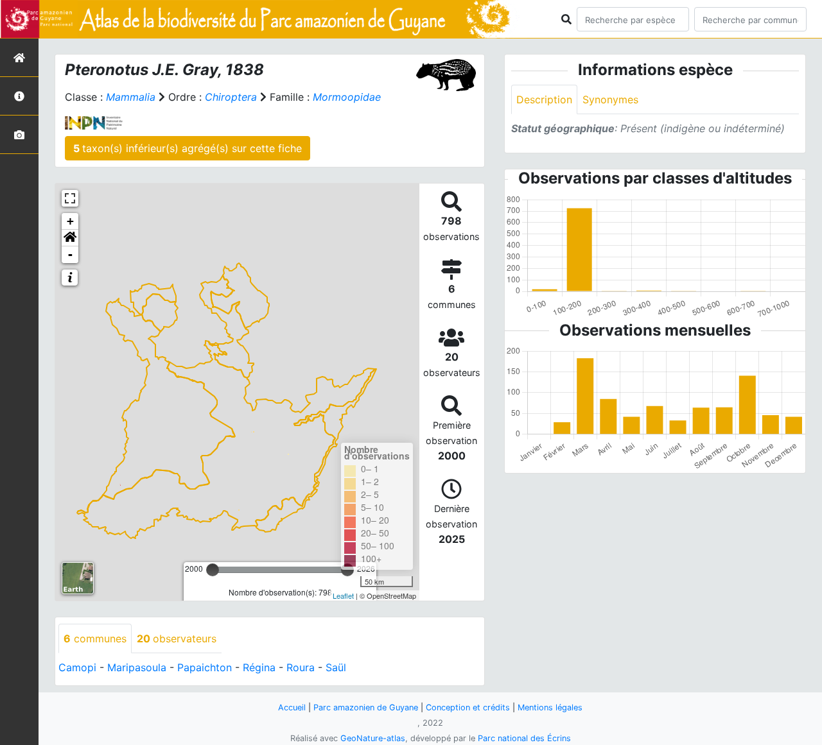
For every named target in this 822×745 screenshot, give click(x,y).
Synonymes (610, 99)
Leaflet (343, 595)
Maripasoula (136, 667)
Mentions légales (550, 707)
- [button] (70, 254)
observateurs (176, 638)
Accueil (292, 707)
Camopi (77, 667)
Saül (336, 667)
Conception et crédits (468, 707)
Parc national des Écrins (524, 738)
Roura (300, 667)
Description (544, 99)
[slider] (212, 569)
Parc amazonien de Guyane (365, 707)
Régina (259, 667)
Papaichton (204, 667)
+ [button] (70, 221)
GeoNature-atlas (372, 738)
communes (95, 638)
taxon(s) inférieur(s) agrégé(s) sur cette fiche (187, 148)
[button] (70, 238)
